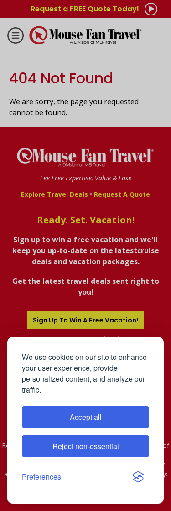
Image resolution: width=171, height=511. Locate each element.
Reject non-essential (85, 446)
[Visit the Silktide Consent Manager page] (138, 477)
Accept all (86, 417)
